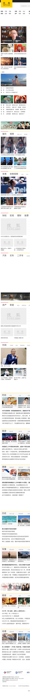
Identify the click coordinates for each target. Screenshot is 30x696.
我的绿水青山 (22, 105)
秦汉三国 (11, 513)
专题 (10, 11)
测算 (10, 595)
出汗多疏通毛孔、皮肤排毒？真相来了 (13, 495)
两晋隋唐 (21, 513)
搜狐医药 (11, 467)
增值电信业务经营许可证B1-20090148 (10, 677)
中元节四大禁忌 (10, 90)
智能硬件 (22, 345)
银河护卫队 (23, 109)
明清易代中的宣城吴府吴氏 (9, 534)
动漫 (4, 631)
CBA (27, 174)
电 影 (2, 109)
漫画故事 (11, 631)
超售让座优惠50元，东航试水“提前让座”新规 (14, 449)
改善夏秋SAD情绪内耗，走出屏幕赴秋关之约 (15, 485)
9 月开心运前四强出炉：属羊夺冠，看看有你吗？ (16, 623)
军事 (6, 11)
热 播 (2, 105)
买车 (12, 255)
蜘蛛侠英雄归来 (10, 109)
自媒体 (28, 256)
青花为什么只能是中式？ (12, 92)
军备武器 (21, 549)
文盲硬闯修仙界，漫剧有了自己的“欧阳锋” (14, 654)
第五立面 (8, 105)
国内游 (11, 431)
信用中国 (4, 681)
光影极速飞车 (9, 111)
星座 (4, 595)
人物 (20, 395)
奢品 (29, 395)
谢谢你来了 (21, 114)
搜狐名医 (21, 467)
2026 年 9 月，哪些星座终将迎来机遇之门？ (14, 621)
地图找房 (23, 305)
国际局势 (11, 549)
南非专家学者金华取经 (8, 531)
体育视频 (14, 174)
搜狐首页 (6, 3)
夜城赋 (19, 107)
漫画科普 (21, 631)
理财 (10, 13)
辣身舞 (17, 109)
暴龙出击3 (17, 111)
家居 (24, 13)
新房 (20, 13)
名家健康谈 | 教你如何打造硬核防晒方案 (13, 492)
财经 (4, 215)
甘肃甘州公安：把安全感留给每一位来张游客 (15, 456)
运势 (20, 595)
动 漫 (2, 111)
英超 (20, 11)
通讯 (16, 345)
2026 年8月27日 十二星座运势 (10, 616)
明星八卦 (19, 134)
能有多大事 (15, 105)
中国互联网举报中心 (8, 672)
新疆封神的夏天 (10, 88)
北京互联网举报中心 (20, 672)
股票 (26, 215)
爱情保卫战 (15, 114)
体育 (4, 174)
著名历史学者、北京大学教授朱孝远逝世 (13, 539)
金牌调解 (8, 114)
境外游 (20, 431)
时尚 (4, 395)
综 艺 (2, 114)
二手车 (20, 255)
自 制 (2, 107)
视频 (12, 134)
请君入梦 (14, 107)
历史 (4, 513)
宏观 (6, 13)
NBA (24, 11)
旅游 (4, 431)
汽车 (4, 255)
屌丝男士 (8, 107)
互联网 (11, 345)
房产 (4, 305)
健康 (4, 467)
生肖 (29, 595)
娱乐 (4, 134)
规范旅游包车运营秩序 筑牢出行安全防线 (13, 459)
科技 (4, 345)
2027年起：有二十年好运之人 (10, 613)
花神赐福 (23, 111)
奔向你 (24, 107)
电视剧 (25, 134)
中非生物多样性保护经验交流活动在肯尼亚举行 (15, 536)
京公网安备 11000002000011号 (11, 680)
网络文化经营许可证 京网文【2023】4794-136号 (13, 678)
